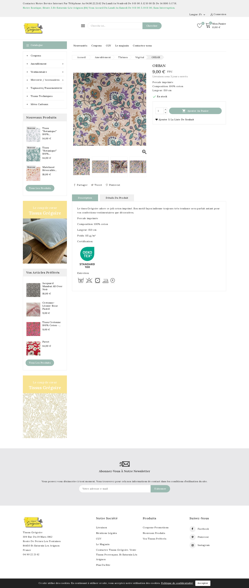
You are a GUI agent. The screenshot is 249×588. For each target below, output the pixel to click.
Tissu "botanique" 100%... (49, 131)
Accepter (203, 583)
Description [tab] (85, 197)
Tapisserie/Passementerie (46, 87)
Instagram (204, 545)
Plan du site (103, 564)
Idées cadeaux (39, 104)
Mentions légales (106, 533)
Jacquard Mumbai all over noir (52, 286)
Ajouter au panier (195, 111)
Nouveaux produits (154, 533)
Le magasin (122, 45)
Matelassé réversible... (49, 169)
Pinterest (114, 184)
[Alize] (45, 406)
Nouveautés (80, 45)
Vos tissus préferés (155, 538)
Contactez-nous (142, 45)
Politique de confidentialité (177, 583)
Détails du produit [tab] (117, 197)
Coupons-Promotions (156, 527)
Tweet (98, 184)
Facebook (203, 528)
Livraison (101, 527)
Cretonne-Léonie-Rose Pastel (50, 305)
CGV (108, 45)
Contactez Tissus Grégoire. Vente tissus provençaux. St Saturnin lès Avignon (116, 554)
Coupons (96, 45)
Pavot (45, 341)
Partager (82, 184)
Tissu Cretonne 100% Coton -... (51, 324)
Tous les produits (40, 188)
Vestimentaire (47, 72)
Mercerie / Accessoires (47, 80)
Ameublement (47, 63)
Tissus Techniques (42, 96)
